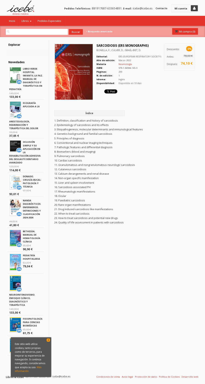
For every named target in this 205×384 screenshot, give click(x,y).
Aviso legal (127, 376)
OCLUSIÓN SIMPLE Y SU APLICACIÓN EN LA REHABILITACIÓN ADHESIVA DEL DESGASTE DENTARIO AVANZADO (25, 152)
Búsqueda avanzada (100, 31)
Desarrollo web (190, 376)
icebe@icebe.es (143, 8)
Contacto (161, 8)
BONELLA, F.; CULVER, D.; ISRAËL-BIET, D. (118, 50)
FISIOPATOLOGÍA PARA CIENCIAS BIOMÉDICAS (32, 322)
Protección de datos (146, 376)
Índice (89, 113)
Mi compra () (187, 31)
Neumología (125, 64)
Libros (25, 21)
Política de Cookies (169, 376)
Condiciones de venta (108, 376)
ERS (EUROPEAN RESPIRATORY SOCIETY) (140, 56)
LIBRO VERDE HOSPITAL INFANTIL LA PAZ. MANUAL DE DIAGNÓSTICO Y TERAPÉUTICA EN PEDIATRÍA (26, 79)
